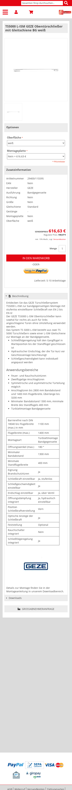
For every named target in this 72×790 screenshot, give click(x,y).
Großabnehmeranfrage (37, 609)
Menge (53, 248)
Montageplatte (16, 151)
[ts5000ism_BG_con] (13, 112)
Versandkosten (59, 239)
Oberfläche (14, 137)
